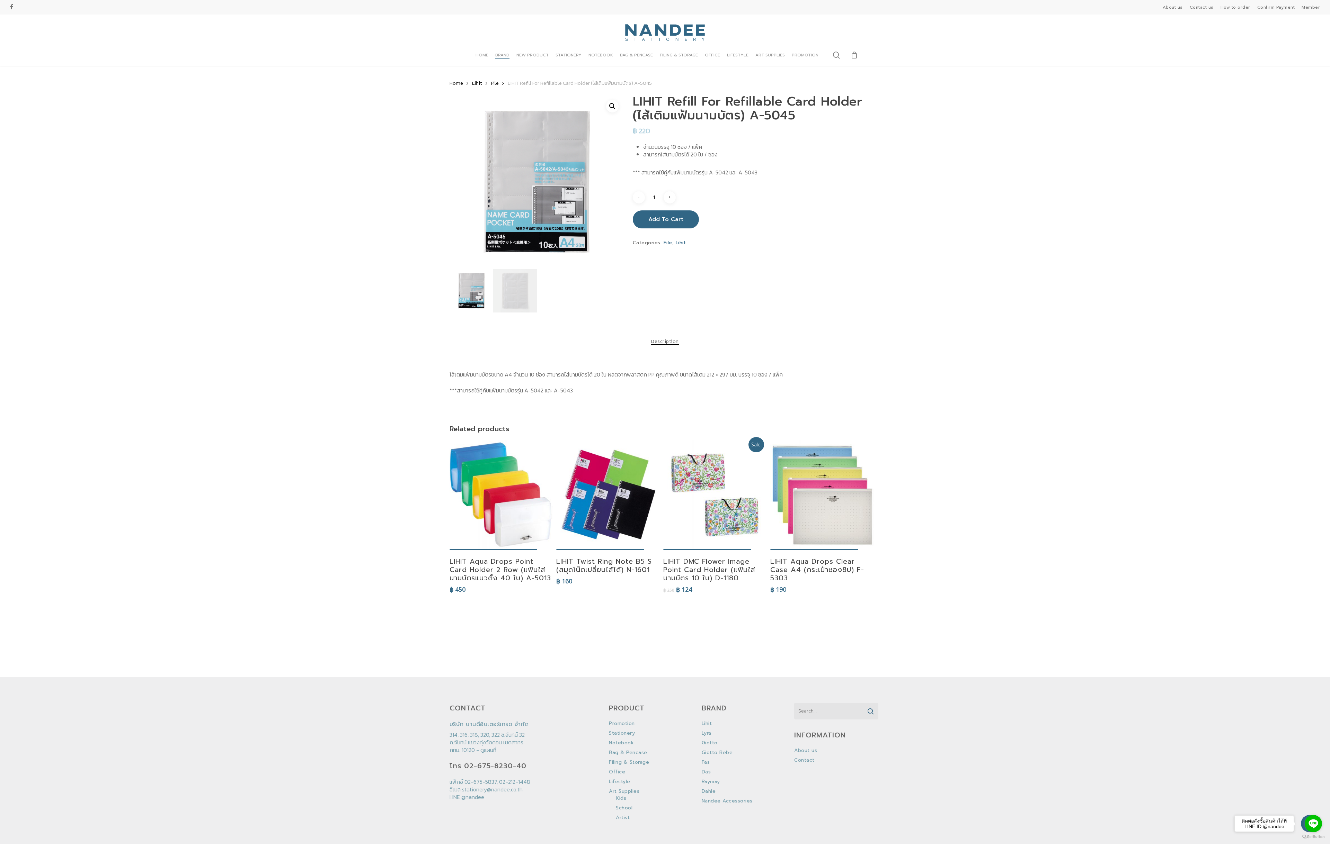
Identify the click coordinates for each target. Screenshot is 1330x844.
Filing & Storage (629, 762)
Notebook (621, 742)
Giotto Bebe (717, 752)
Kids (621, 798)
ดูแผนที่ (488, 750)
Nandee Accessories (727, 801)
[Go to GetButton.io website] (1313, 837)
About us (805, 750)
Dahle (709, 791)
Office (617, 772)
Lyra (706, 733)
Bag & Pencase (628, 752)
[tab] (665, 341)
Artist (623, 817)
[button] (612, 106)
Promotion (622, 723)
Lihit (477, 83)
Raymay (711, 781)
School (624, 808)
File (495, 83)
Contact (804, 760)
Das (706, 772)
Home (456, 83)
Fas (706, 762)
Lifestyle (619, 781)
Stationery (622, 733)
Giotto (710, 742)
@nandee (472, 797)
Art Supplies (624, 791)
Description (665, 341)
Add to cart (665, 219)
